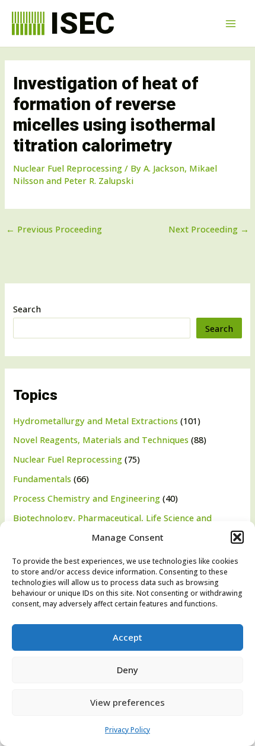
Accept (127, 637)
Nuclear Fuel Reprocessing (67, 459)
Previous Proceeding (54, 229)
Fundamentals (42, 479)
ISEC (82, 23)
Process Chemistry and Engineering (86, 498)
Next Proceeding (208, 229)
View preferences (127, 702)
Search (27, 309)
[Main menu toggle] (230, 23)
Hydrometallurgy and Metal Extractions (95, 421)
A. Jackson (164, 168)
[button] (237, 537)
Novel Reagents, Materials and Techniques (101, 439)
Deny (127, 670)
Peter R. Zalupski (98, 180)
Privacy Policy (127, 730)
